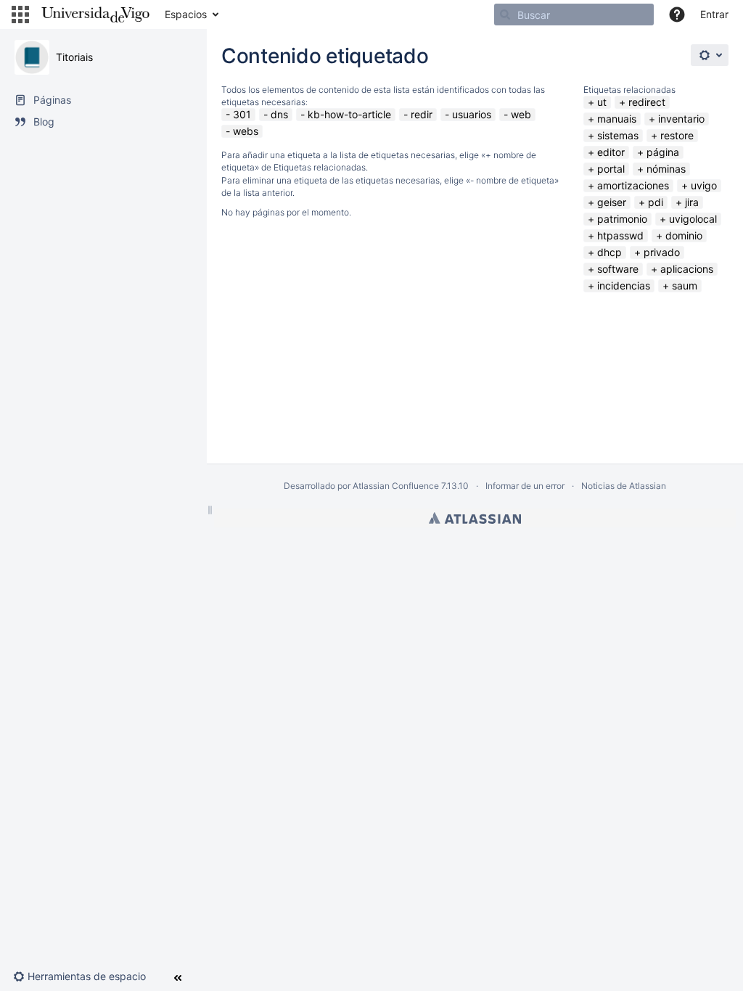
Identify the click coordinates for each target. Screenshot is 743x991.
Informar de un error (525, 485)
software (618, 269)
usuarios (471, 114)
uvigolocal (693, 219)
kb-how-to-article (349, 114)
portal (611, 169)
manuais (616, 118)
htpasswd (620, 235)
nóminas (666, 169)
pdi (655, 202)
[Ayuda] (677, 14)
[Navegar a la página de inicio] (95, 14)
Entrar (714, 14)
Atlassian (475, 518)
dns (279, 114)
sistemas (618, 135)
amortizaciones (633, 185)
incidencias (623, 285)
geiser (611, 202)
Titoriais (74, 57)
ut (602, 102)
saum (684, 285)
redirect (646, 102)
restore (677, 135)
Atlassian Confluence (396, 485)
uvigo (704, 185)
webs (245, 131)
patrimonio (622, 219)
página (662, 152)
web (521, 114)
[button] (20, 14)
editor (611, 152)
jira (692, 202)
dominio (683, 235)
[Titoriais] (32, 57)
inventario (681, 118)
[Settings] (709, 55)
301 (242, 114)
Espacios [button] (186, 14)
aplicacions (686, 269)
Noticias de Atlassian (623, 485)
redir (421, 114)
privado (662, 252)
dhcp (609, 252)
